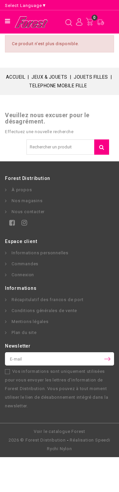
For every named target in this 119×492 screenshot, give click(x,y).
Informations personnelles (40, 252)
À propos (22, 189)
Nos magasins (27, 200)
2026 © (37, 440)
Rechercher (101, 147)
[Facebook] (11, 224)
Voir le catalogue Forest (59, 431)
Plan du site (24, 332)
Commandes (25, 263)
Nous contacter (28, 211)
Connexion (23, 274)
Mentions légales (30, 321)
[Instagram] (23, 224)
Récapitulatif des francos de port (47, 299)
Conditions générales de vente (44, 310)
